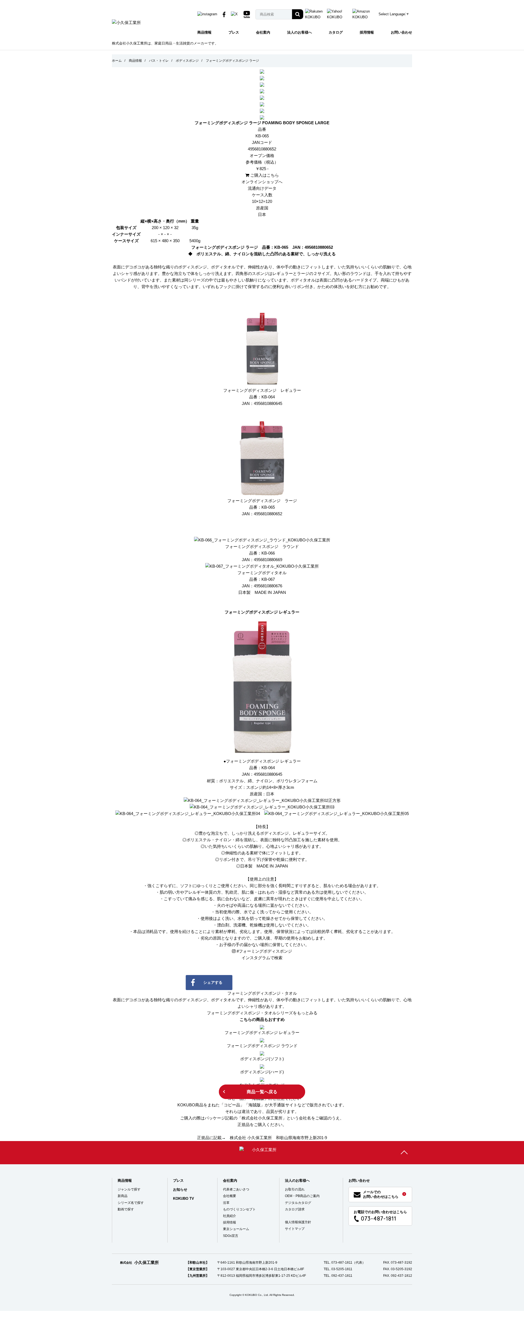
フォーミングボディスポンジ (264, 951)
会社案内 (263, 32)
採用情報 (367, 32)
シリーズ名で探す (131, 1203)
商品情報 (204, 32)
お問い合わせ (401, 32)
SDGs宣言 (230, 1236)
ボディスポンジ (187, 61)
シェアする (212, 982)
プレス (233, 32)
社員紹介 (229, 1216)
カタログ (336, 32)
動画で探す (126, 1209)
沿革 (226, 1203)
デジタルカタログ (298, 1203)
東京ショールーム (236, 1229)
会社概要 (229, 1196)
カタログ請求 (295, 1209)
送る (319, 982)
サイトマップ (295, 1229)
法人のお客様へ (299, 32)
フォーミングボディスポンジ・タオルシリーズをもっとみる (262, 1013)
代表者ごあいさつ (236, 1189)
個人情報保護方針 (298, 1222)
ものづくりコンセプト (239, 1209)
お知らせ (180, 1189)
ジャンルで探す (129, 1189)
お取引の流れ (295, 1189)
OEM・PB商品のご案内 (302, 1196)
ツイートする (265, 982)
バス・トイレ (159, 61)
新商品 (122, 1196)
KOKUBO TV (183, 1198)
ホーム (117, 61)
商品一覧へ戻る (262, 1091)
